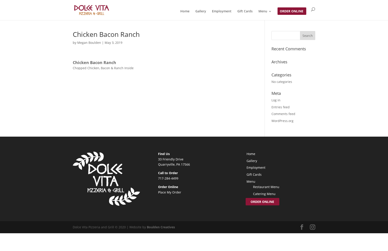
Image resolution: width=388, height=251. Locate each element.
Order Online (291, 11)
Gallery (200, 11)
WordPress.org (282, 121)
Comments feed (283, 114)
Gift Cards (245, 11)
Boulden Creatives (161, 227)
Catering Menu (264, 194)
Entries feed (280, 107)
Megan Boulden (89, 42)
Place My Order (169, 192)
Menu (262, 11)
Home (185, 11)
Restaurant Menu (266, 187)
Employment (221, 11)
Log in (275, 100)
